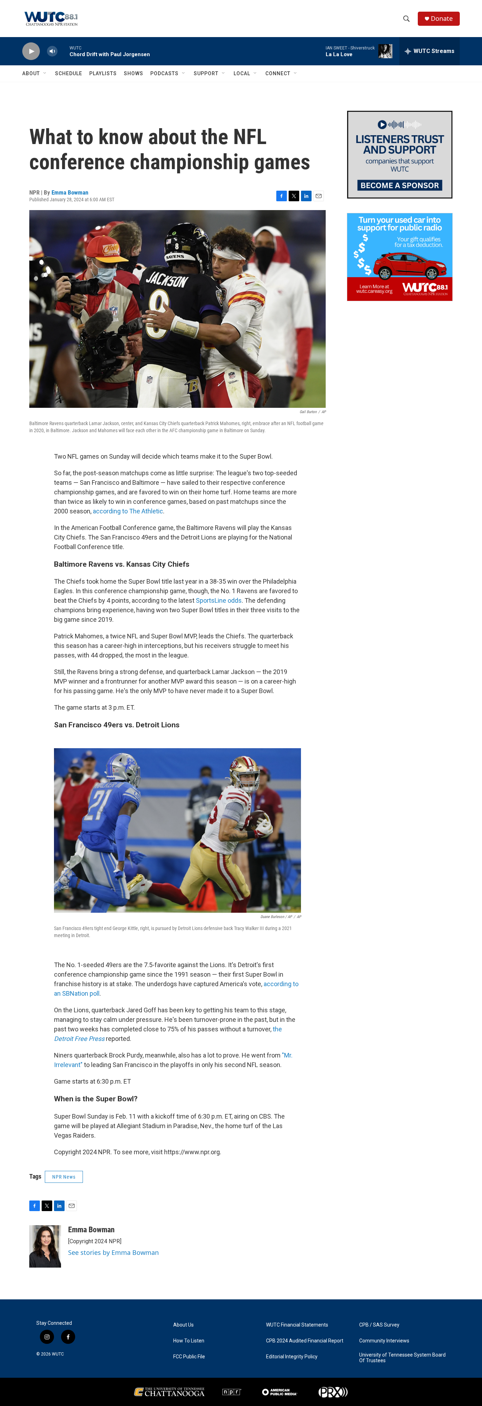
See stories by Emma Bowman (113, 1252)
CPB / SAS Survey (379, 1325)
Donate (442, 18)
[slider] (63, 51)
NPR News (64, 1177)
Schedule (68, 73)
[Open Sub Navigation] (45, 73)
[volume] (52, 51)
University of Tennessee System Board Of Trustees (402, 1357)
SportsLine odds (219, 600)
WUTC (58, 1354)
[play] (31, 51)
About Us (183, 1325)
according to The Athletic (128, 511)
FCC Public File (189, 1356)
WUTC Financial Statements (297, 1325)
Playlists (103, 73)
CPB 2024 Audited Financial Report (304, 1341)
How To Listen (188, 1341)
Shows (133, 73)
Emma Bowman (70, 192)
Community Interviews (384, 1341)
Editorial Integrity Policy (292, 1356)
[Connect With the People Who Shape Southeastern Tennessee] (399, 154)
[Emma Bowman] (45, 1246)
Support (206, 73)
